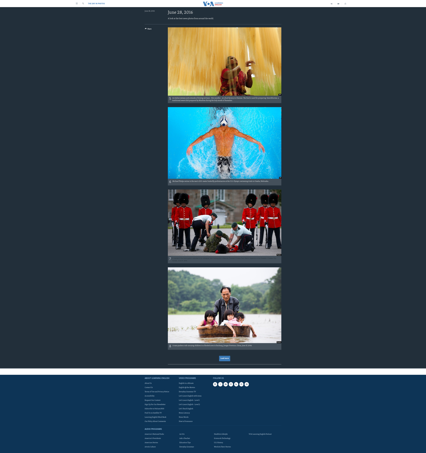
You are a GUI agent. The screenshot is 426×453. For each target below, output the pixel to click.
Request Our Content (152, 400)
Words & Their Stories (222, 447)
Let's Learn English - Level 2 (189, 404)
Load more (224, 358)
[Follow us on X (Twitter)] (220, 384)
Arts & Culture (150, 447)
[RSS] (236, 384)
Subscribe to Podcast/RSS (154, 409)
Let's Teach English (186, 409)
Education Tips (185, 443)
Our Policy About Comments (155, 421)
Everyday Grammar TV (187, 392)
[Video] (338, 4)
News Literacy (184, 413)
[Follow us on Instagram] (231, 384)
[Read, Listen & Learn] (345, 4)
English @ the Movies (187, 387)
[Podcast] (241, 384)
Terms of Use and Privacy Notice (157, 392)
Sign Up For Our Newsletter (155, 404)
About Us (148, 383)
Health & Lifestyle (221, 434)
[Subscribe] (247, 384)
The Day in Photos (96, 4)
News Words (183, 417)
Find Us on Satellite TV (153, 413)
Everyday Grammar (186, 447)
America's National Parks (154, 434)
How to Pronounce (186, 421)
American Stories (151, 443)
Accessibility (149, 396)
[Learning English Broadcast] (331, 4)
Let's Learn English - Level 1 (189, 400)
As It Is (181, 434)
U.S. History (218, 443)
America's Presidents (153, 438)
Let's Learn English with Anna (190, 396)
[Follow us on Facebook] (215, 384)
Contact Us (149, 387)
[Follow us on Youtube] (226, 384)
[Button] (148, 29)
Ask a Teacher (184, 438)
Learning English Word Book (155, 417)
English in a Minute (186, 383)
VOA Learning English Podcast (260, 434)
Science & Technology (222, 438)
